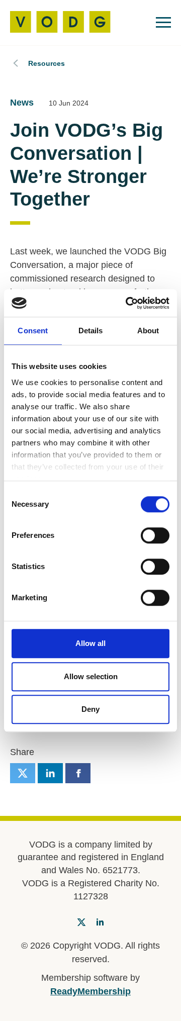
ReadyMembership (90, 991)
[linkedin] (50, 773)
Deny (90, 709)
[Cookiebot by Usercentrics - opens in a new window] (127, 303)
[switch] (155, 535)
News (22, 103)
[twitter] (22, 773)
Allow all (90, 643)
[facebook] (77, 773)
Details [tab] (90, 330)
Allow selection (91, 676)
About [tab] (148, 330)
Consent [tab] (33, 330)
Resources (46, 63)
